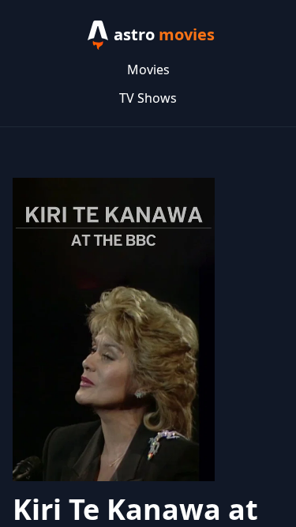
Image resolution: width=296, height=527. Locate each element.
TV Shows (148, 98)
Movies (148, 69)
